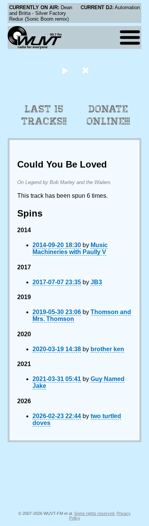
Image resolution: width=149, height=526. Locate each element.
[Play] (64, 70)
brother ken (107, 349)
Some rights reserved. (94, 513)
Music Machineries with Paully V (70, 248)
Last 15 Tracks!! (44, 115)
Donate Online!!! (108, 115)
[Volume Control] (86, 70)
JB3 (96, 282)
